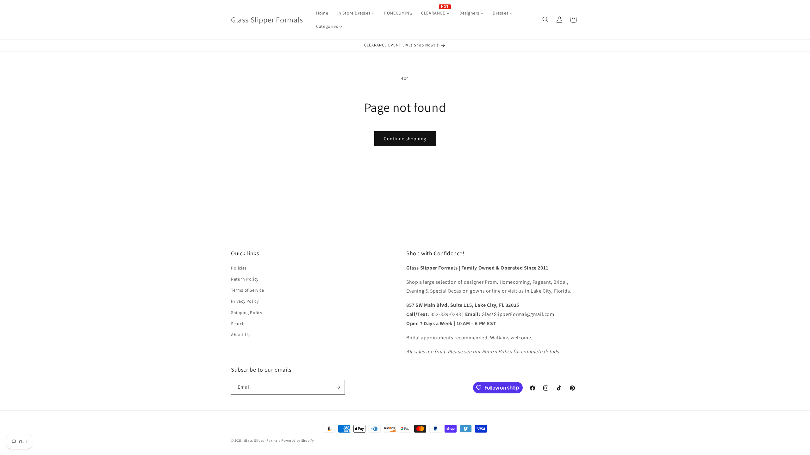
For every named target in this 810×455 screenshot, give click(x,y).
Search (238, 323)
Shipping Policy (246, 312)
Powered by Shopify (297, 440)
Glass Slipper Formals (262, 440)
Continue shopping (405, 139)
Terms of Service (247, 290)
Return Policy (245, 279)
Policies (239, 268)
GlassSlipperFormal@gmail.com (518, 314)
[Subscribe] (338, 387)
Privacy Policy (245, 301)
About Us (240, 334)
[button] (545, 20)
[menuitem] (322, 13)
